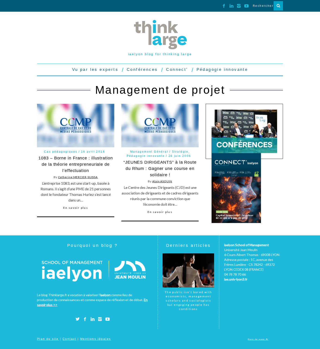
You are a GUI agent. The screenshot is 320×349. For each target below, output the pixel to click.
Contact (69, 339)
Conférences (142, 69)
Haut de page (257, 339)
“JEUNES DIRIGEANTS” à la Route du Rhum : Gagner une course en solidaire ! (160, 168)
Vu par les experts (95, 69)
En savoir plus (75, 207)
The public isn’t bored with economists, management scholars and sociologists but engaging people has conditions (188, 300)
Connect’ (177, 69)
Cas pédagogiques (60, 151)
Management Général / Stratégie (159, 151)
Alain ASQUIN (162, 181)
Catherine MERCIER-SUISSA (78, 177)
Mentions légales (95, 339)
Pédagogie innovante (222, 69)
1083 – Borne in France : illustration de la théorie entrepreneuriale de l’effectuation (75, 164)
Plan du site (48, 339)
